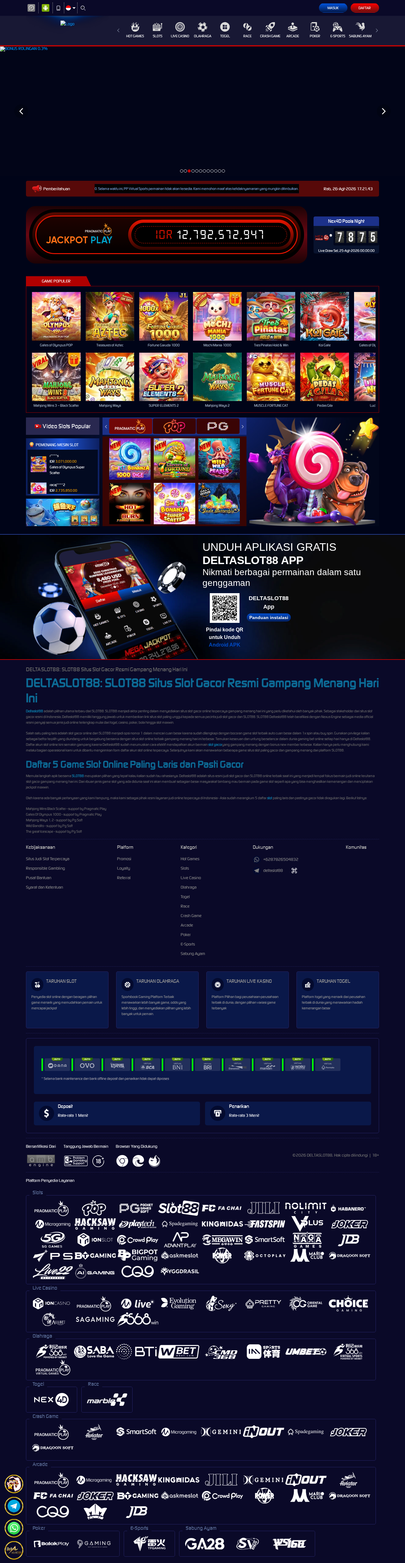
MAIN (60, 316)
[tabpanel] (202, 111)
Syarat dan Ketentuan (44, 887)
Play (101, 240)
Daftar (364, 8)
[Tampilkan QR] (294, 871)
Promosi (124, 858)
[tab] (130, 426)
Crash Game (270, 36)
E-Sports (337, 36)
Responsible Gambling (45, 868)
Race (247, 36)
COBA (134, 452)
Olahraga (202, 36)
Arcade (292, 36)
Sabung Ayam (360, 36)
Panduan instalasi (268, 617)
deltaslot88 (273, 870)
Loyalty (123, 868)
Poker (315, 36)
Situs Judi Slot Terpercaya (47, 858)
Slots (157, 36)
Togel (225, 36)
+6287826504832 (280, 859)
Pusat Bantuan (38, 877)
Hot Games (135, 36)
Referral (124, 877)
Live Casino (180, 36)
